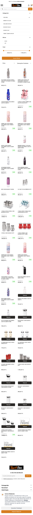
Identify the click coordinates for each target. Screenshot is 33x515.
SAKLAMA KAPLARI (7, 23)
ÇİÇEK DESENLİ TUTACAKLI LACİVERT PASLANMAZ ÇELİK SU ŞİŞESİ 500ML (7, 277)
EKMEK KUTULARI (7, 20)
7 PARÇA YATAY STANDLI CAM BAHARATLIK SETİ (7, 212)
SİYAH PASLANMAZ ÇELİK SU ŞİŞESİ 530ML (24, 277)
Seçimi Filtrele (16, 58)
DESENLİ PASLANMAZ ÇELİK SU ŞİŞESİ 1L (24, 299)
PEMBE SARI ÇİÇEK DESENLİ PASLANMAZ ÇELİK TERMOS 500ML (7, 124)
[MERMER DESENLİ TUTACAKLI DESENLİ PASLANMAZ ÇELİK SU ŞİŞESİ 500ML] (24, 138)
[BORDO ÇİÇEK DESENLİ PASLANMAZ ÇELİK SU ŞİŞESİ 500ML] (8, 138)
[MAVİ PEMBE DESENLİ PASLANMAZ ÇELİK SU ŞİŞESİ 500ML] (8, 292)
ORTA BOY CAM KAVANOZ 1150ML (23, 387)
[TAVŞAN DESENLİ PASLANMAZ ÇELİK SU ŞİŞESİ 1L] (8, 95)
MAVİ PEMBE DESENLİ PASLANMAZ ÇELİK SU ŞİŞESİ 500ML (7, 299)
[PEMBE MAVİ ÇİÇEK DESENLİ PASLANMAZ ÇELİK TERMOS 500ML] (8, 248)
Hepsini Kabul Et (16, 511)
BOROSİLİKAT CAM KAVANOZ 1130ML (24, 321)
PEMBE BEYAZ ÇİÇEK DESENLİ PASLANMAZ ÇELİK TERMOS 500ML (24, 124)
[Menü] (2, 5)
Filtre (4, 63)
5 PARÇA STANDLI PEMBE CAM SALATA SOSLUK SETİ (24, 102)
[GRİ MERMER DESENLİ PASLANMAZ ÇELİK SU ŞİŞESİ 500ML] (8, 160)
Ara (30, 9)
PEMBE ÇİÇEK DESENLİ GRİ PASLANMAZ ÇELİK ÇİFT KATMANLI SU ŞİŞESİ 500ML (24, 81)
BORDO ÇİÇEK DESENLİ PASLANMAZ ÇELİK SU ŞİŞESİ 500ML (7, 146)
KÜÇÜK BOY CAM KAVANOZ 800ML (24, 409)
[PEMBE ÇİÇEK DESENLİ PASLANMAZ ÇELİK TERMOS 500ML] (24, 248)
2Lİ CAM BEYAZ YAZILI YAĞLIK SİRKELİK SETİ (24, 343)
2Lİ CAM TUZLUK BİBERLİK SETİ (24, 189)
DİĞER (5, 41)
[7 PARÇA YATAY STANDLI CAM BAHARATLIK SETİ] (8, 204)
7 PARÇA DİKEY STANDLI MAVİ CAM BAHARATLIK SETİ (24, 212)
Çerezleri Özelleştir (16, 508)
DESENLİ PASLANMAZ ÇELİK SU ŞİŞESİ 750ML (8, 452)
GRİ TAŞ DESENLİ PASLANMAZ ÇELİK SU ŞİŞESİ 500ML (7, 321)
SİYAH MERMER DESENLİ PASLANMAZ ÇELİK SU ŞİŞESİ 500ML (24, 168)
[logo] (16, 5)
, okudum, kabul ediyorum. (14, 478)
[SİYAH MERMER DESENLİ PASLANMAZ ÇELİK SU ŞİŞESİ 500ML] (24, 160)
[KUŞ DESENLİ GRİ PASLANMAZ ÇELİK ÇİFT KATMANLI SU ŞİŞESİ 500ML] (8, 73)
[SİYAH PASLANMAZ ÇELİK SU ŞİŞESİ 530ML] (24, 270)
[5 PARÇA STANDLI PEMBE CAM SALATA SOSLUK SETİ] (24, 95)
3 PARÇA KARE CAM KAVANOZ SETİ (24, 365)
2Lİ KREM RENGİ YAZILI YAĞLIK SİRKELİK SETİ (7, 343)
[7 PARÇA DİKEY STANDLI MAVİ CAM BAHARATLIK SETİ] (24, 204)
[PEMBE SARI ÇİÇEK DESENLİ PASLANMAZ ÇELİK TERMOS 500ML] (8, 117)
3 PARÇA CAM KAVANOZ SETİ (7, 233)
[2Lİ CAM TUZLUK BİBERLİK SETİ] (24, 182)
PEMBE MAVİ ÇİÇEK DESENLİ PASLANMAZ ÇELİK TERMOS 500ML (7, 256)
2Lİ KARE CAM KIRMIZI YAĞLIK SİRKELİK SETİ (7, 365)
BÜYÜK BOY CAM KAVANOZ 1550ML (7, 409)
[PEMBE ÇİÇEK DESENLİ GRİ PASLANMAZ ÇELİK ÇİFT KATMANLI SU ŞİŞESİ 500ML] (24, 73)
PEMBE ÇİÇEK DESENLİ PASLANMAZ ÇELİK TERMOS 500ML (24, 256)
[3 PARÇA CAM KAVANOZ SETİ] (8, 226)
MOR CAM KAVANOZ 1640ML (7, 189)
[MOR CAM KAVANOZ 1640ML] (8, 182)
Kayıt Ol (28, 475)
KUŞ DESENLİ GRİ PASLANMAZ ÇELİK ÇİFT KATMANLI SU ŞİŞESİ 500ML (8, 81)
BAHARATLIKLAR (7, 27)
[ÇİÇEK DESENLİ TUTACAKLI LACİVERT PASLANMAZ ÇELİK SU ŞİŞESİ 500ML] (8, 270)
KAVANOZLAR (6, 30)
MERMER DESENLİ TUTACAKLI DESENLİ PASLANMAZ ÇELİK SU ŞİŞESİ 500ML (24, 146)
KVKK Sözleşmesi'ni (8, 478)
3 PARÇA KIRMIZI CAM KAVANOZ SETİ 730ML (23, 234)
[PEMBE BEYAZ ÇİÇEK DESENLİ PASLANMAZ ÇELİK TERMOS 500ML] (24, 117)
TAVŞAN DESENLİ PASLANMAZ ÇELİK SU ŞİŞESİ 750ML (24, 430)
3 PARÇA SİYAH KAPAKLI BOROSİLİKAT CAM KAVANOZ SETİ (7, 431)
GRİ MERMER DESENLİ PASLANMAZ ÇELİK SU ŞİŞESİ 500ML (7, 168)
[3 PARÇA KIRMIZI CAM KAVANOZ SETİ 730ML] (24, 226)
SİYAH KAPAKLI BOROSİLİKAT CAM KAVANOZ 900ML (7, 387)
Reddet (26, 500)
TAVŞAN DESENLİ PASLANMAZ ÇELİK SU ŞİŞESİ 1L (7, 102)
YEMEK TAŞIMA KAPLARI (8, 33)
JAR (5, 43)
